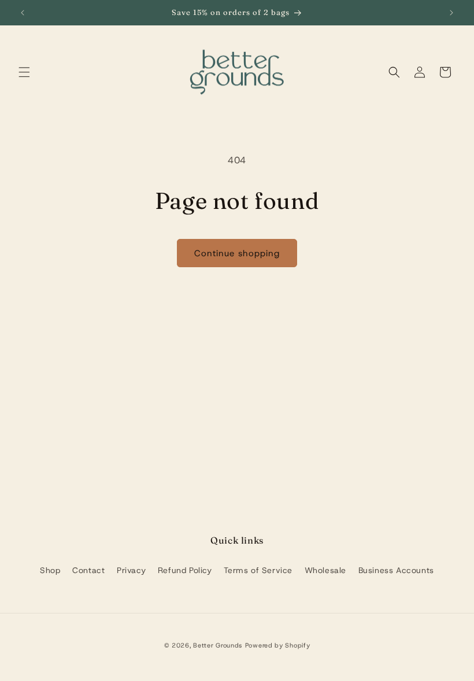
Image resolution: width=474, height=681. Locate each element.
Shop (50, 570)
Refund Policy (185, 570)
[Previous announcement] (22, 12)
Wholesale (325, 570)
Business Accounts (396, 570)
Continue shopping (237, 253)
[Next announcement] (451, 12)
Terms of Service (258, 570)
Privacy (131, 570)
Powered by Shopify (277, 645)
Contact (88, 570)
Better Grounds (217, 645)
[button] (24, 72)
